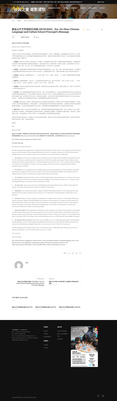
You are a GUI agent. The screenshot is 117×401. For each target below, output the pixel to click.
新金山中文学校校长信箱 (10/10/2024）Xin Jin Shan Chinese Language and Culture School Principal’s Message (30, 283)
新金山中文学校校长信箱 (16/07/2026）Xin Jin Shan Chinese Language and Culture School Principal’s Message (47, 307)
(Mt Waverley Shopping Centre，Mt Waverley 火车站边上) (25, 337)
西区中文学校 (46, 2)
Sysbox (34, 397)
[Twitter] (76, 253)
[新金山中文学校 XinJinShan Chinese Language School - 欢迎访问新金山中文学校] (18, 8)
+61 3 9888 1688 (17, 2)
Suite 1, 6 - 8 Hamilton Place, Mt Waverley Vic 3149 (23, 335)
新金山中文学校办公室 (20, 333)
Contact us (26, 2)
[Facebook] (69, 253)
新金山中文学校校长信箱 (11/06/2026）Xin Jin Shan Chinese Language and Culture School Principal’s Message (70, 307)
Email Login (101, 2)
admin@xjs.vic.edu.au (23, 340)
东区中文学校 (38, 2)
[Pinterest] (80, 253)
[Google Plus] (73, 253)
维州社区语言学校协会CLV (75, 2)
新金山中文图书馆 (64, 2)
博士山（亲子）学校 (55, 2)
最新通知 (23, 37)
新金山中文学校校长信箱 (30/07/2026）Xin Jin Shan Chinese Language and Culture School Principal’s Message (23, 307)
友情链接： (33, 2)
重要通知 (27, 37)
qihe (13, 37)
